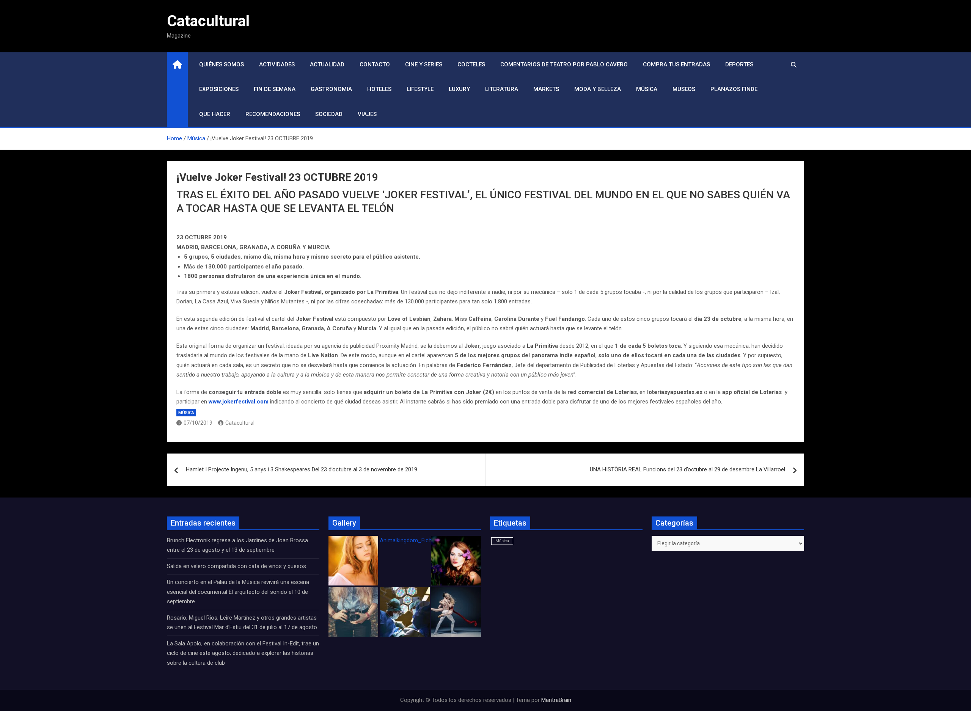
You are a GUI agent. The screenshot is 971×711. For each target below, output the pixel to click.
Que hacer (214, 114)
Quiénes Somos (221, 64)
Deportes (739, 64)
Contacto (375, 64)
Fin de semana (274, 89)
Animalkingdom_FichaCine (413, 540)
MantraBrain (556, 700)
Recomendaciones (272, 114)
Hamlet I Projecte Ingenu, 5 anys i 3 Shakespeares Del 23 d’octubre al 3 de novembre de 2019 (301, 469)
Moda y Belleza (597, 89)
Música (646, 89)
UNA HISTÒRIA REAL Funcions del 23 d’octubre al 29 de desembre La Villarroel (687, 469)
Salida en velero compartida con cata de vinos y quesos (236, 566)
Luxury (459, 89)
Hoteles (379, 89)
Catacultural (208, 21)
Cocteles (471, 64)
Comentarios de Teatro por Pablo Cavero (564, 64)
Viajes (367, 114)
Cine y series (423, 64)
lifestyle (420, 89)
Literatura (501, 89)
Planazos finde (733, 89)
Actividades (277, 64)
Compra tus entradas (676, 64)
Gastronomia (331, 89)
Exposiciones (219, 89)
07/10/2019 (198, 423)
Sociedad (329, 114)
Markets (546, 89)
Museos (683, 89)
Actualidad (327, 64)
